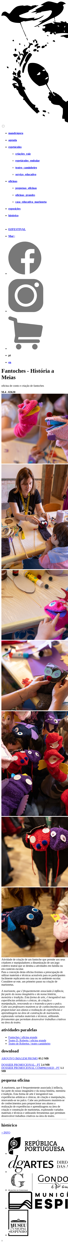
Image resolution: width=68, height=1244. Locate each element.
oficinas (12, 181)
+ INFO (5, 1132)
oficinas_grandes (25, 195)
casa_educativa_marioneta (31, 201)
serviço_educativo (25, 174)
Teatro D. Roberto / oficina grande (27, 1040)
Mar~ (11, 236)
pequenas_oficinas (26, 188)
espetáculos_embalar (27, 160)
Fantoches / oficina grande (22, 1037)
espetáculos (15, 146)
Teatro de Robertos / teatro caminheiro (29, 1043)
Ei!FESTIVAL (17, 229)
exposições (14, 208)
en (9, 362)
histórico (13, 215)
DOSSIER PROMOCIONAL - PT (20, 1064)
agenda (12, 140)
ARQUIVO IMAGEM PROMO (19, 1058)
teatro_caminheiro (26, 167)
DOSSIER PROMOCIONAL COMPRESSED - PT (30, 1067)
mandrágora (15, 133)
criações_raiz (23, 153)
